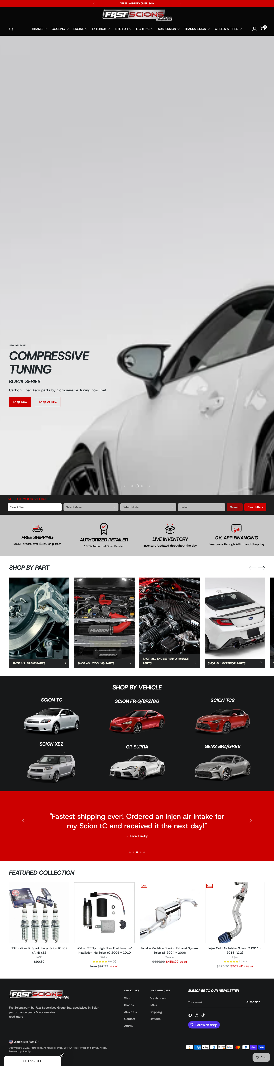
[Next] (180, 3)
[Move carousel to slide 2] (133, 852)
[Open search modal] (11, 29)
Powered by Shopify (20, 1051)
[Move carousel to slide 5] (144, 852)
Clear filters (255, 507)
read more (16, 1017)
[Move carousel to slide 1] (132, 486)
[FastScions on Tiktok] (203, 1016)
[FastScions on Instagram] (197, 1016)
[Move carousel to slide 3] (141, 486)
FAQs (153, 1005)
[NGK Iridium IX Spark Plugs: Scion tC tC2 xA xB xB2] (39, 912)
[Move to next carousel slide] (148, 486)
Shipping (156, 1012)
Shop (127, 998)
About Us (130, 1012)
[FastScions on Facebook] (190, 1016)
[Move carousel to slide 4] (140, 852)
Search (234, 507)
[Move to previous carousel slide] (125, 486)
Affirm (128, 1026)
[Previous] (93, 3)
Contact (129, 1019)
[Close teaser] (62, 1055)
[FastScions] (137, 15)
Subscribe (253, 1002)
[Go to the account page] (254, 29)
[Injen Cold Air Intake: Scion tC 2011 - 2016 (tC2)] (235, 912)
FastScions (36, 1047)
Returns (155, 1019)
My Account (158, 998)
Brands (129, 1005)
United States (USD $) (25, 1041)
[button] (32, 1061)
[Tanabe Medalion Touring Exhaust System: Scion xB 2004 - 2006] (170, 912)
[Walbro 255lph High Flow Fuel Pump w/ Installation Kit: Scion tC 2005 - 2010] (104, 912)
